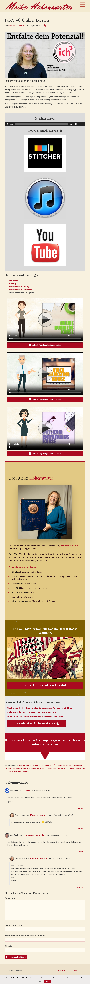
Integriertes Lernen (63, 765)
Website (8, 946)
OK (47, 981)
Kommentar (10, 898)
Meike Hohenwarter (30, 768)
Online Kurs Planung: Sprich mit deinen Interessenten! (32, 712)
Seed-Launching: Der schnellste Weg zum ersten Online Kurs (35, 716)
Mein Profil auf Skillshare (20, 290)
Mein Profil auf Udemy (19, 287)
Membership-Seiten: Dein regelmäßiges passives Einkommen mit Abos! (39, 708)
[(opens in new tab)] (45, 153)
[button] (36, 723)
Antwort (80, 808)
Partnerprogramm (62, 970)
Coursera (13, 281)
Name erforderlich (13, 925)
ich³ (53, 765)
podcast (8, 771)
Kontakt (77, 970)
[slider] (81, 124)
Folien (28, 790)
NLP (47, 768)
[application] (45, 124)
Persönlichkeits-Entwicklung (73, 768)
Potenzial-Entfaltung (20, 771)
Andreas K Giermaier (35, 835)
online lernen (54, 768)
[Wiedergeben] (8, 124)
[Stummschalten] (76, 124)
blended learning (25, 765)
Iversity (12, 284)
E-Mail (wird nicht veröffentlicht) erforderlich (25, 936)
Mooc (41, 768)
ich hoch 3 (46, 765)
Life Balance (16, 768)
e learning (37, 765)
